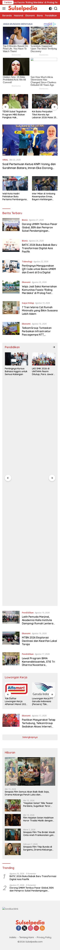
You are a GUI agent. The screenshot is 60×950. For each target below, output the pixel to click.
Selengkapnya (30, 737)
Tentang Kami (26, 937)
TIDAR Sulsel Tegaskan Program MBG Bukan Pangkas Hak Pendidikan (14, 114)
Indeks (12, 937)
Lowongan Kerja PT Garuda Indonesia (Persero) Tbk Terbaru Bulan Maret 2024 (43, 701)
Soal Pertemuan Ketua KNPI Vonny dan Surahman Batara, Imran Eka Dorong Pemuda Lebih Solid (29, 167)
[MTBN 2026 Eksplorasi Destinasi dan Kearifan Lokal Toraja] (11, 640)
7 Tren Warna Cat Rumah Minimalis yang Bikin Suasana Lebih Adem (40, 311)
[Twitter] (24, 928)
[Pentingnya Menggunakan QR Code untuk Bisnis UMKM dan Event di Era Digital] (11, 268)
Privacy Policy (44, 937)
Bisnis (25, 219)
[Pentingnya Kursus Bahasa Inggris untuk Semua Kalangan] (16, 358)
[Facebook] (18, 928)
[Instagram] (30, 928)
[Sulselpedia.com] (22, 8)
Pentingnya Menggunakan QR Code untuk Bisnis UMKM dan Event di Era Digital (39, 269)
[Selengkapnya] (54, 347)
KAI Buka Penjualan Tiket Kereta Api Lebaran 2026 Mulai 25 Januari (44, 114)
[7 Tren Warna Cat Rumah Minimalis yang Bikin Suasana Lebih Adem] (11, 309)
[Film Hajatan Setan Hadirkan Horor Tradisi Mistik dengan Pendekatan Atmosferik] (13, 820)
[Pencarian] (56, 8)
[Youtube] (36, 928)
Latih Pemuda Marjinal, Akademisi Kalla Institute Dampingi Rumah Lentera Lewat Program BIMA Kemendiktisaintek (37, 623)
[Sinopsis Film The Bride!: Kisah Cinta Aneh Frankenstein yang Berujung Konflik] (13, 835)
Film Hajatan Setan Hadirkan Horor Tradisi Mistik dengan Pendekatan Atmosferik (38, 819)
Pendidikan (28, 612)
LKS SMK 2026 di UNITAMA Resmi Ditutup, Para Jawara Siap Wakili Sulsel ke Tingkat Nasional (43, 371)
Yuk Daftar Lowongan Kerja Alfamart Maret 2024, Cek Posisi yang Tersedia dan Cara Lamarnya (16, 701)
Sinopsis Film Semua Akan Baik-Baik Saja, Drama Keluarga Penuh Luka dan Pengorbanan (27, 793)
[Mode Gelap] (50, 8)
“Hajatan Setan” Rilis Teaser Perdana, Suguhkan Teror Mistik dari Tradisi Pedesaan (38, 804)
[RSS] (42, 928)
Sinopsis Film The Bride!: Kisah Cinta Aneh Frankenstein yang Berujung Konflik (39, 834)
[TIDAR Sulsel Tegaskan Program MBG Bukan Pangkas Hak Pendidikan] (15, 101)
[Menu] (4, 8)
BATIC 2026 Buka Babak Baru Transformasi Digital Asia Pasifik (39, 248)
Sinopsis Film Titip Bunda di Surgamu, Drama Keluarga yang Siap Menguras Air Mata (39, 848)
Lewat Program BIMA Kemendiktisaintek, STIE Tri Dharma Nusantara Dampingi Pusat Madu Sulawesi (38, 665)
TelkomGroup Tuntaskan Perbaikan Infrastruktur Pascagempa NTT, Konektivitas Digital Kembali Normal (39, 334)
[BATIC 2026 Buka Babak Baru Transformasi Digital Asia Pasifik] (11, 247)
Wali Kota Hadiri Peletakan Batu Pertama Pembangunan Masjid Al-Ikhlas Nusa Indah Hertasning (15, 196)
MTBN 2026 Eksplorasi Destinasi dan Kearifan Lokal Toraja (39, 641)
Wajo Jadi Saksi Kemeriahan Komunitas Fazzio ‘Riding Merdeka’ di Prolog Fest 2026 (39, 291)
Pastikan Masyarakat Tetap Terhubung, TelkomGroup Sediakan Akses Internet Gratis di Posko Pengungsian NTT (39, 726)
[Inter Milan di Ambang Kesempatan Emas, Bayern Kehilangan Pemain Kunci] (45, 183)
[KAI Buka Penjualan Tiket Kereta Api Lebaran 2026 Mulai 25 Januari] (45, 101)
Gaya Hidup (28, 302)
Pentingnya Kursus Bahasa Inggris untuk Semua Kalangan (16, 371)
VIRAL (5, 159)
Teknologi (27, 261)
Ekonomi (26, 282)
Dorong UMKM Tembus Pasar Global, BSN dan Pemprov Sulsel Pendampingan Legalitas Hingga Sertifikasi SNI (39, 230)
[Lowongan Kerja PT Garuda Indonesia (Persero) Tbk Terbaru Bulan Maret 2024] (43, 688)
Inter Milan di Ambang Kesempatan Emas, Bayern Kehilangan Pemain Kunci (43, 196)
